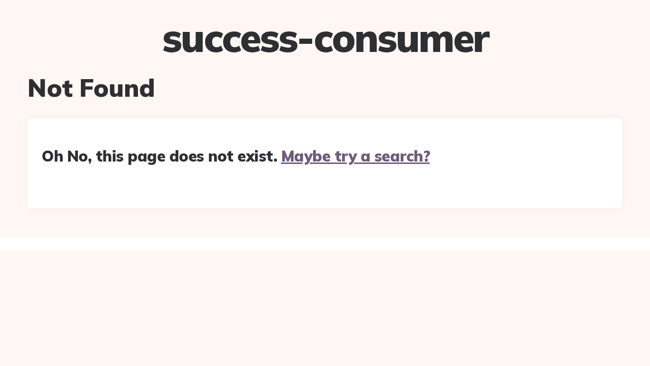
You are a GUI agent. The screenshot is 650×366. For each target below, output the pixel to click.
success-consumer (325, 37)
